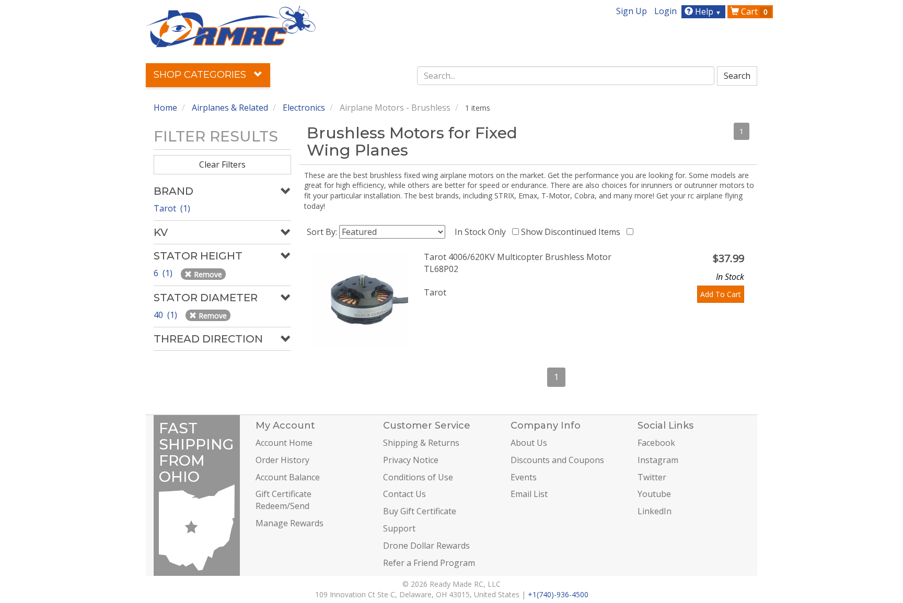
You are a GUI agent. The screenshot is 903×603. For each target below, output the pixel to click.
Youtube (654, 494)
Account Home (284, 442)
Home (165, 107)
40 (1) (166, 315)
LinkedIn (655, 511)
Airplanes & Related (230, 107)
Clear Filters (222, 164)
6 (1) (164, 273)
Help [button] (707, 11)
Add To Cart (720, 294)
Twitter (652, 477)
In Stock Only (482, 232)
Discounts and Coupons (557, 460)
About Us (529, 442)
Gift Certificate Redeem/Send (283, 500)
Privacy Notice (410, 460)
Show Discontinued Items (572, 232)
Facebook (656, 442)
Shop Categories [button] (201, 74)
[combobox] (566, 75)
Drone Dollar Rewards (426, 545)
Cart (753, 11)
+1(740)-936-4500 (558, 594)
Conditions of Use (418, 477)
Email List (529, 494)
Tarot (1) (172, 208)
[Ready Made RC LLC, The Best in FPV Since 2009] (231, 25)
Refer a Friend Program (429, 563)
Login (665, 11)
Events (524, 477)
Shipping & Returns (421, 442)
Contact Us (404, 494)
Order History (282, 460)
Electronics (304, 107)
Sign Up (631, 11)
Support (399, 528)
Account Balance (288, 477)
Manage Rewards (289, 523)
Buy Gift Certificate (419, 511)
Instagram (658, 460)
